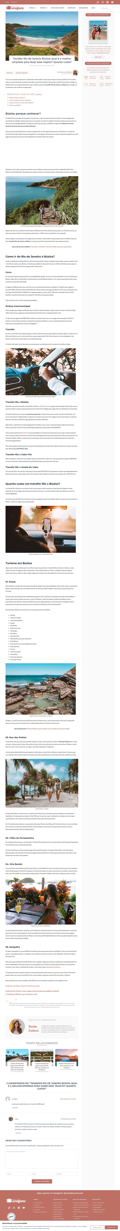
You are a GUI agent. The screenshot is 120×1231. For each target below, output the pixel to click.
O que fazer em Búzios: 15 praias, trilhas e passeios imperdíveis (51, 247)
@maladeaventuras (103, 53)
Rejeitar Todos (97, 1227)
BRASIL (32, 8)
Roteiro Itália (57, 1207)
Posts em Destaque (80, 1199)
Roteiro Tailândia (59, 1218)
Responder (15, 1107)
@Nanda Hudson (49, 1020)
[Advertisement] (42, 153)
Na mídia (37, 1209)
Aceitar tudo (111, 1227)
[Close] (118, 1222)
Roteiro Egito (58, 1202)
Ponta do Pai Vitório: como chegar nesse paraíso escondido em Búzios (32, 991)
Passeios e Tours (97, 1212)
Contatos (37, 1205)
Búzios (9, 73)
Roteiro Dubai (58, 1214)
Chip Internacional (98, 1202)
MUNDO (43, 8)
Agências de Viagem (99, 1209)
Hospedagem (97, 1207)
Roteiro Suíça (58, 1212)
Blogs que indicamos (41, 1212)
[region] (60, 1226)
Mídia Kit (14, 2)
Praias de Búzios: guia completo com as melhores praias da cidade (48, 729)
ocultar (38, 94)
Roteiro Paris (57, 1216)
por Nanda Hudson (67, 73)
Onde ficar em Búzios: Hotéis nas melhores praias (23, 986)
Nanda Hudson (34, 1028)
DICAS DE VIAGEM (57, 8)
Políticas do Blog (39, 1207)
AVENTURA (71, 8)
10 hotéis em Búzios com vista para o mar (21, 994)
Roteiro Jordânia (59, 1209)
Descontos (96, 1199)
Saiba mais (98, 57)
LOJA (93, 8)
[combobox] (107, 8)
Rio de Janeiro (21, 73)
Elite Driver (45, 406)
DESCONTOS (83, 8)
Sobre (7, 2)
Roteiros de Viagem (60, 1199)
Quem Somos (38, 1202)
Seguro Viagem (97, 1205)
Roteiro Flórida (58, 1205)
